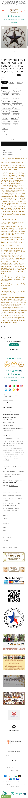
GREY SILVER (6, 104)
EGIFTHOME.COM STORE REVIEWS (11, 411)
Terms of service (14, 784)
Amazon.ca (18, 495)
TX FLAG (16, 125)
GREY (15, 101)
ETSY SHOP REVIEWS (8, 425)
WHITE (19, 88)
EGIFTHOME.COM (8, 781)
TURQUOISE (6, 94)
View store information (8, 154)
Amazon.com (16, 492)
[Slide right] (17, 51)
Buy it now (14, 144)
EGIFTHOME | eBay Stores (15, 489)
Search (4, 527)
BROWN (12, 88)
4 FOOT (4, 82)
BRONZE (5, 88)
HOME (4, 530)
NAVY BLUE (16, 114)
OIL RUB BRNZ (6, 125)
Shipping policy (22, 784)
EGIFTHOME (15, 510)
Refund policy (23, 781)
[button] (3, 11)
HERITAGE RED (16, 98)
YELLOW (5, 111)
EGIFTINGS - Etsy (13, 486)
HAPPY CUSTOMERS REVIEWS (10, 547)
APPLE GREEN (6, 114)
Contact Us (6, 796)
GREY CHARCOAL (17, 104)
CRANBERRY (6, 98)
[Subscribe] (21, 755)
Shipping (2, 77)
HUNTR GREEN (14, 111)
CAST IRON (5, 540)
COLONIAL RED (6, 101)
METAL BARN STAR (7, 534)
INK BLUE (5, 118)
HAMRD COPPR (6, 121)
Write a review (14, 344)
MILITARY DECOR (7, 544)
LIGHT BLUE (14, 118)
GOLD (10, 91)
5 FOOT (12, 82)
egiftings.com (7, 468)
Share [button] (4, 326)
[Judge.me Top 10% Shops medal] (21, 364)
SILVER (17, 91)
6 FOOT (19, 82)
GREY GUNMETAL (7, 108)
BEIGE (4, 91)
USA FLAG (5, 128)
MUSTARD (17, 108)
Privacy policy (7, 784)
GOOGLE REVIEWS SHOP (9, 422)
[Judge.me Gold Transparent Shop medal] (7, 364)
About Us (5, 515)
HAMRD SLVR (17, 121)
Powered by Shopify (15, 781)
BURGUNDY (15, 94)
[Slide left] (10, 51)
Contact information (15, 786)
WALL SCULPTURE (7, 537)
